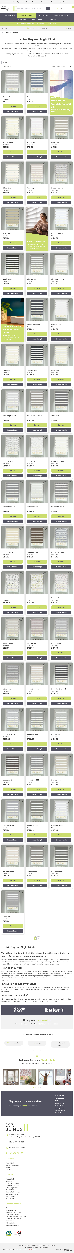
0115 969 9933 (19, 1142)
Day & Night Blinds (26, 15)
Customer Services (10, 2)
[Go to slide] (33, 1050)
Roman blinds (15, 1043)
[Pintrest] (22, 1153)
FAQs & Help (10, 1163)
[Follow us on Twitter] (11, 1153)
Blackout (9, 1181)
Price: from (6, 99)
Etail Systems (33, 1249)
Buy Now (13, 106)
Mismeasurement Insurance (49, 2)
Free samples (10, 1221)
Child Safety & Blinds (13, 1214)
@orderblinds (48, 1060)
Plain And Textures (12, 1183)
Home (2, 32)
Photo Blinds (10, 1190)
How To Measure (34, 2)
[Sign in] (67, 8)
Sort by (54, 66)
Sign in (8, 1167)
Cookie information (12, 1225)
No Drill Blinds (43, 15)
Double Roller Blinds (61, 15)
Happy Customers (64, 2)
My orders (20, 2)
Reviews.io (32, 56)
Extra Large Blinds (12, 1188)
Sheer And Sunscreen (13, 1185)
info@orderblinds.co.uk (17, 1147)
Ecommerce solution (22, 1249)
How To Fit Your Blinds (13, 1212)
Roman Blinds (37, 20)
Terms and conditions (13, 1219)
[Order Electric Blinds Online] (37, 1127)
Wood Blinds (22, 20)
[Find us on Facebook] (7, 1153)
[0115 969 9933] (58, 8)
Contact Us (10, 1208)
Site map (9, 1169)
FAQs (26, 2)
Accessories (52, 20)
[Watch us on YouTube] (14, 1153)
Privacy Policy (11, 1223)
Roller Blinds (9, 15)
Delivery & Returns (12, 1165)
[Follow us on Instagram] (18, 1153)
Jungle (38, 1043)
